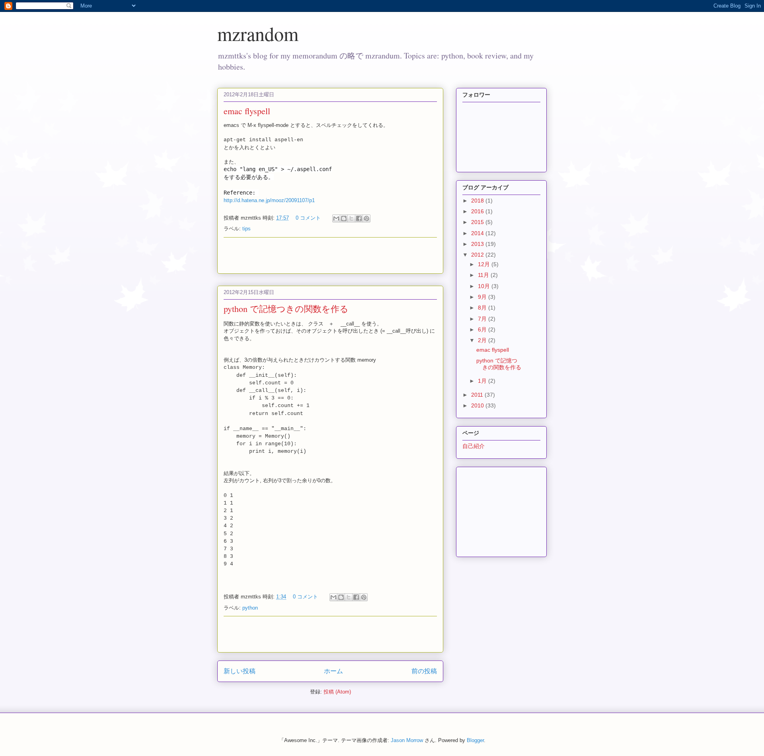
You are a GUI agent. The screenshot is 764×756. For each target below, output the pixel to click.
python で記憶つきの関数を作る (286, 308)
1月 (483, 381)
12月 (484, 264)
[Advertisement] (330, 255)
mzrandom (257, 33)
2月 (483, 340)
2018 (478, 200)
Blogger (475, 740)
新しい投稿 (239, 671)
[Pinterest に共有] (366, 218)
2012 (478, 254)
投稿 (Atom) (337, 692)
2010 (478, 405)
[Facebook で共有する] (359, 218)
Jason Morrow (407, 740)
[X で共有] (351, 218)
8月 (483, 307)
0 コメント (308, 218)
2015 (478, 222)
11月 (484, 275)
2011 (478, 395)
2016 (478, 211)
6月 (483, 329)
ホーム (333, 671)
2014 (478, 233)
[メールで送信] (336, 218)
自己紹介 (473, 446)
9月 (483, 297)
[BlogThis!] (344, 218)
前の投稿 (424, 671)
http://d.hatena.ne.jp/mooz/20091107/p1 (269, 200)
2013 (478, 244)
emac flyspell (247, 111)
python (250, 608)
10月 (484, 286)
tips (246, 229)
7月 (483, 319)
